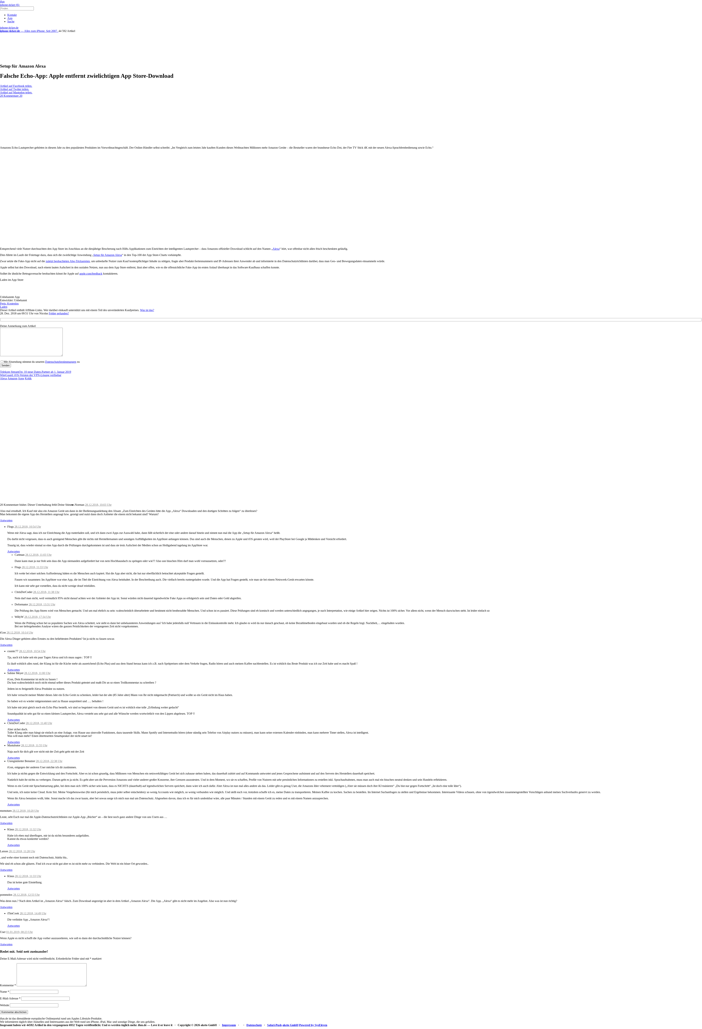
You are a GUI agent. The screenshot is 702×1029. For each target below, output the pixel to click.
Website (4, 1005)
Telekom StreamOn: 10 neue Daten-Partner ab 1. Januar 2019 (35, 371)
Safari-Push (274, 1025)
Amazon (12, 378)
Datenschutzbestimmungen (60, 361)
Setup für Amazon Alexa (107, 255)
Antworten (6, 520)
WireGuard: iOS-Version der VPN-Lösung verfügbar (30, 375)
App (9, 18)
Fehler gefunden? (59, 313)
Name (4, 991)
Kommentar (8, 985)
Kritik (28, 378)
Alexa (276, 248)
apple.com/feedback (90, 273)
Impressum (229, 1025)
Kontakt (12, 14)
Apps (21, 378)
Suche (10, 21)
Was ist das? (147, 310)
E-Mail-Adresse (10, 998)
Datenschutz (254, 1025)
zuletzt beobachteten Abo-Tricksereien (68, 261)
